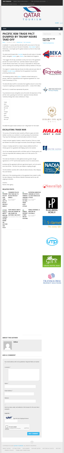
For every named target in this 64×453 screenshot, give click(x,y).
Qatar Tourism (18, 445)
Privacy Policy (9, 450)
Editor (3, 42)
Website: (7, 398)
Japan (19, 76)
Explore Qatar (36, 448)
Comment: (8, 367)
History (58, 448)
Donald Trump (11, 71)
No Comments (27, 42)
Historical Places (48, 448)
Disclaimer (26, 448)
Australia (20, 54)
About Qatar (6, 448)
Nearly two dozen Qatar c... (21, 1)
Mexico (22, 56)
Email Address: (9, 390)
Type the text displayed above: (21, 418)
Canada (14, 56)
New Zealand (32, 47)
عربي (61, 22)
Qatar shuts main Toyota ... (10, 4)
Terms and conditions (23, 450)
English (57, 22)
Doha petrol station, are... (27, 4)
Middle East (19, 42)
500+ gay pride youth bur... (38, 1)
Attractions (16, 448)
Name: (7, 383)
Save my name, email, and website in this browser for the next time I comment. (22, 408)
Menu (4, 28)
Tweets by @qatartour (48, 43)
